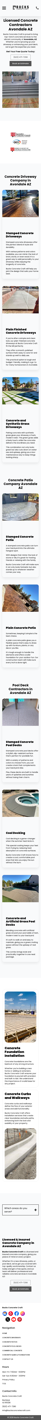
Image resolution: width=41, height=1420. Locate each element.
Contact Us (7, 1359)
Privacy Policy (8, 1379)
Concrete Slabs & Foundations (13, 1355)
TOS (4, 1383)
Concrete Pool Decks (11, 1346)
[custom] (5, 1313)
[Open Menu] (4, 8)
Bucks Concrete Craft (12, 1251)
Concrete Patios (9, 1342)
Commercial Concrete (12, 1350)
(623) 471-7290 (9, 1406)
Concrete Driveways (11, 1337)
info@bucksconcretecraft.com (16, 1410)
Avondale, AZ (30, 39)
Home (4, 1333)
